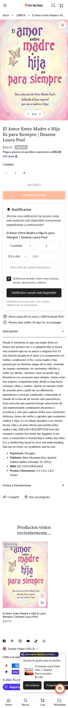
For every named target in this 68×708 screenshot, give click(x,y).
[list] (34, 70)
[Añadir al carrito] (42, 595)
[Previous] (28, 114)
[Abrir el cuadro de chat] (60, 689)
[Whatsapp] (44, 641)
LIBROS (20, 15)
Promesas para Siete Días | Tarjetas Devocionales (47, 670)
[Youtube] (28, 641)
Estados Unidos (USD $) (21, 648)
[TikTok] (36, 641)
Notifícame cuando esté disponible (34, 292)
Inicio (6, 15)
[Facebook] (4, 641)
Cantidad (16, 245)
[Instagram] (20, 641)
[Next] (39, 114)
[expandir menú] (5, 5)
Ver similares (32, 685)
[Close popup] (57, 657)
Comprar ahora (34, 195)
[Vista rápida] (42, 602)
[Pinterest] (12, 641)
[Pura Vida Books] (34, 5)
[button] (61, 5)
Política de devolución (15, 657)
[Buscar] (53, 5)
